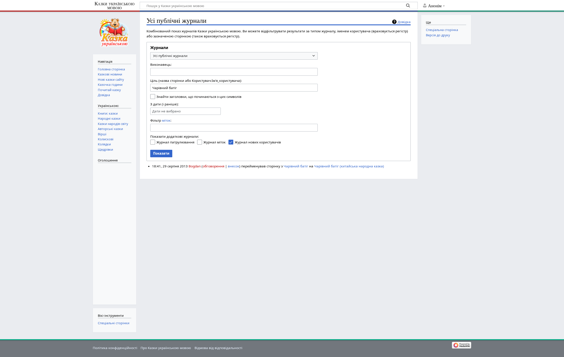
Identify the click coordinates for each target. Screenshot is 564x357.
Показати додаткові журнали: (174, 136)
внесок (233, 166)
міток (166, 120)
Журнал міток (214, 142)
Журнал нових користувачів (258, 142)
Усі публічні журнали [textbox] (170, 56)
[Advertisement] (115, 231)
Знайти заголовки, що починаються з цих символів (198, 96)
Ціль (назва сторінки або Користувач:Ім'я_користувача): (196, 80)
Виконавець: (161, 64)
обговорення (213, 166)
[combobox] (234, 56)
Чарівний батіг (296, 166)
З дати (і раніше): (164, 104)
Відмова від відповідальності (218, 348)
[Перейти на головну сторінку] (114, 32)
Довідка (404, 22)
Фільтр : (160, 120)
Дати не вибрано (166, 111)
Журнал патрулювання (175, 142)
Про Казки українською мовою (166, 348)
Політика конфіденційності (115, 348)
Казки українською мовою (114, 6)
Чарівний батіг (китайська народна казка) (349, 166)
